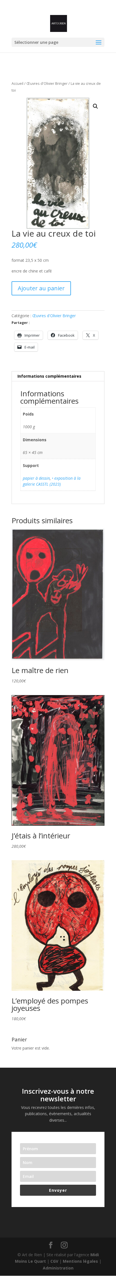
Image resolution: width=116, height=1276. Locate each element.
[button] (95, 106)
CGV (54, 1261)
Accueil (17, 83)
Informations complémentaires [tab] (49, 376)
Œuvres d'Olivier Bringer (47, 83)
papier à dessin (36, 478)
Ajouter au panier (41, 288)
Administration (58, 1268)
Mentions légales (80, 1261)
